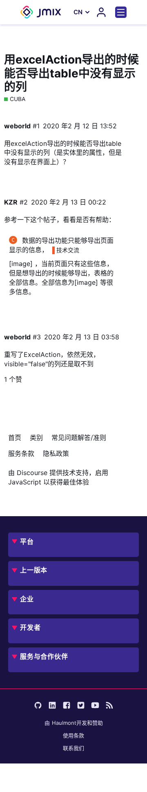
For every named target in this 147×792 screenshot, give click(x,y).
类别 (36, 437)
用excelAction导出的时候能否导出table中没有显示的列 (71, 73)
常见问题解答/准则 (78, 437)
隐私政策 (56, 453)
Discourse (32, 473)
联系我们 (73, 748)
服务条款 (21, 453)
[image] (21, 264)
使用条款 (73, 735)
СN (78, 12)
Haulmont (64, 722)
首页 (14, 437)
